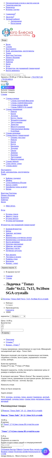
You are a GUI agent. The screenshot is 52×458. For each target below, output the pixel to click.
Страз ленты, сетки (14, 163)
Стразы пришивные (14, 109)
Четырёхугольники (18, 120)
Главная (9, 276)
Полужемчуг (11, 49)
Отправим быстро (8, 449)
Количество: (6, 323)
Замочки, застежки (13, 233)
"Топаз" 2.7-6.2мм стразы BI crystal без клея (20, 431)
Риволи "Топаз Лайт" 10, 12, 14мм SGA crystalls (21, 415)
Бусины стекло (12, 214)
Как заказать (11, 255)
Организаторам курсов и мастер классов (22, 3)
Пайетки (9, 62)
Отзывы (10, 342)
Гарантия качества (13, 5)
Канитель (10, 60)
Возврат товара (7, 452)
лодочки (16, 397)
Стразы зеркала (12, 161)
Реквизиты (10, 7)
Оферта (19, 449)
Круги (13, 144)
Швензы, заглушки (13, 246)
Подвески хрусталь (14, 250)
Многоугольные (17, 159)
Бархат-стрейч (12, 185)
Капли (13, 114)
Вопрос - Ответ (13, 345)
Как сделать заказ (37, 449)
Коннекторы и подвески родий (18, 240)
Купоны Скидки (12, 9)
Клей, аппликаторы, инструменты (20, 51)
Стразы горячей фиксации (21, 103)
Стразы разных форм (19, 105)
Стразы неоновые (13, 133)
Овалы (13, 150)
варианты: (5, 316)
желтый (46, 397)
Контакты (10, 261)
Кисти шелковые (13, 242)
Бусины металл (12, 218)
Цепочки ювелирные (14, 244)
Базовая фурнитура (14, 229)
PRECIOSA (10, 206)
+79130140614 (7, 79)
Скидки (26, 449)
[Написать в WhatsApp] (4, 85)
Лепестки (15, 124)
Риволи (14, 111)
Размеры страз (12, 259)
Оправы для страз (18, 137)
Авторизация (16, 21)
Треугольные (16, 157)
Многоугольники (18, 127)
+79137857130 (37, 77)
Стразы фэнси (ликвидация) (17, 135)
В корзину (5, 333)
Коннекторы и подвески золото (19, 237)
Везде (8, 44)
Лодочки (14, 116)
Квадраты (15, 146)
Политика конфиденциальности (27, 452)
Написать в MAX (9, 87)
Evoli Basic (15, 131)
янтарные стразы (43, 399)
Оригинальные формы (20, 129)
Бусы (8, 66)
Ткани (8, 53)
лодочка (9, 397)
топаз (23, 397)
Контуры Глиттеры (14, 55)
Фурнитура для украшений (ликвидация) (23, 68)
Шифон (9, 180)
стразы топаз (30, 399)
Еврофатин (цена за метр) (16, 187)
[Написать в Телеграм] (7, 85)
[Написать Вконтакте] (2, 85)
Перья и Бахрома (13, 57)
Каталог (8, 92)
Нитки (8, 189)
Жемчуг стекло (12, 216)
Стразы (9, 47)
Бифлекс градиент (13, 178)
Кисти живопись (13, 70)
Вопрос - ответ (12, 263)
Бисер (8, 64)
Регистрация (16, 23)
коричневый (6, 399)
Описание (10, 339)
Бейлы (8, 231)
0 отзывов (9, 305)
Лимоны (14, 153)
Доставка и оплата (13, 257)
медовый (4, 401)
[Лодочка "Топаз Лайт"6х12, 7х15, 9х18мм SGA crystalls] (24, 299)
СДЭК (3, 454)
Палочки (14, 155)
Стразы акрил (11, 166)
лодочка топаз (18, 399)
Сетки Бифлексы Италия (16, 183)
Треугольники (16, 122)
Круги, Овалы (16, 118)
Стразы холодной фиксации (22, 101)
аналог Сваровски (34, 397)
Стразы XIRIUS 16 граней (21, 107)
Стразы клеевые (12, 98)
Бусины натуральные (14, 221)
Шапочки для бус (13, 248)
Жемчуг (9, 235)
